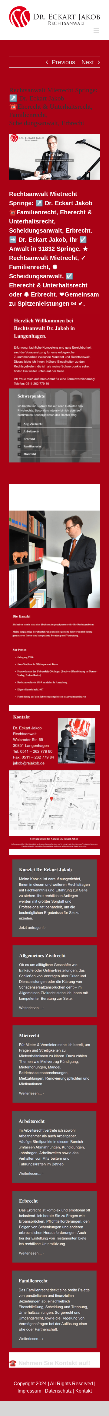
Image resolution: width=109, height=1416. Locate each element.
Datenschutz (58, 1390)
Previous (63, 62)
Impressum (29, 1390)
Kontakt (83, 1390)
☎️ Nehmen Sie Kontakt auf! (49, 1363)
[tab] (36, 489)
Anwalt (36, 489)
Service (37, 499)
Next (87, 62)
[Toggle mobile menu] (97, 30)
